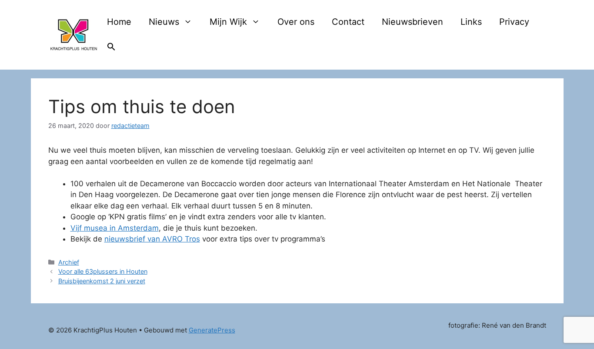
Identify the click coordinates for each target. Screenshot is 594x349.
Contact (348, 22)
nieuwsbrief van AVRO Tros (152, 239)
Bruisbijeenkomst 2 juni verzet (101, 281)
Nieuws (164, 22)
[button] (111, 48)
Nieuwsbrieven (412, 22)
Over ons (295, 22)
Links (471, 22)
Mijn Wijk (228, 22)
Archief (68, 262)
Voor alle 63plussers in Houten (102, 271)
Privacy (514, 22)
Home (119, 22)
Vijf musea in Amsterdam (114, 228)
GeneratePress (212, 330)
